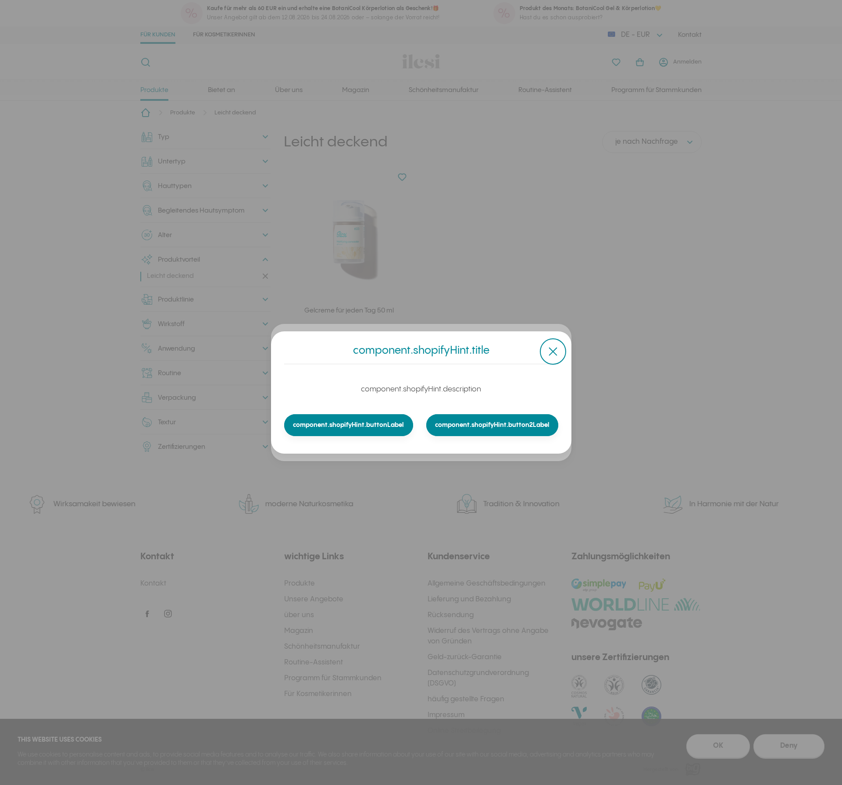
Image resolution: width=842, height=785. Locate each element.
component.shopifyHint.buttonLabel (348, 425)
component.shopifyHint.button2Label (492, 425)
